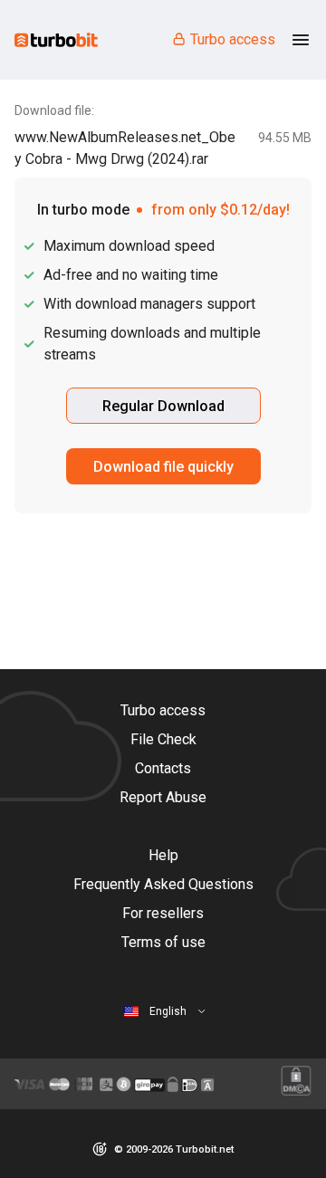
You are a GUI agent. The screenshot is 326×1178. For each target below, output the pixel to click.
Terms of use (163, 942)
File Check (163, 739)
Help (163, 855)
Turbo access (232, 39)
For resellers (163, 913)
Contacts (163, 768)
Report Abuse (163, 797)
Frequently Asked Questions (163, 884)
